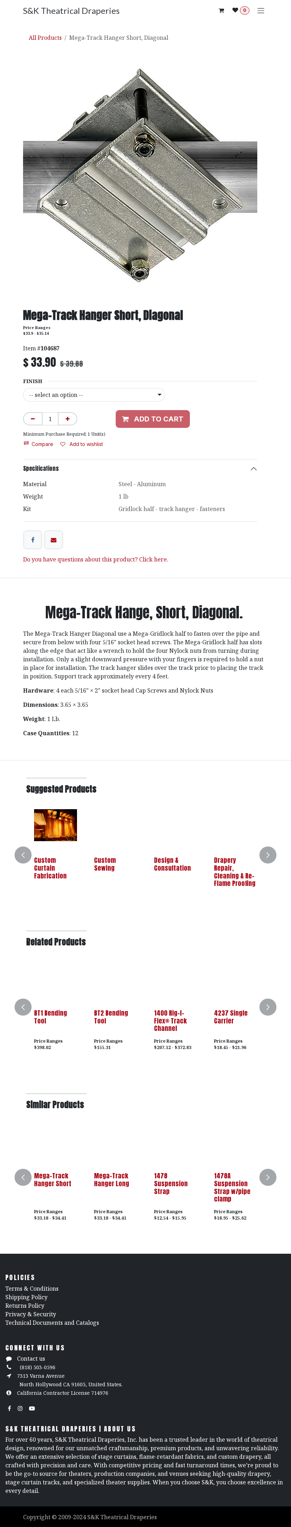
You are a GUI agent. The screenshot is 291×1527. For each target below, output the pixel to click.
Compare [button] (42, 444)
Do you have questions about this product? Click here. (95, 559)
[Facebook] (32, 539)
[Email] (53, 539)
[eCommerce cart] (221, 10)
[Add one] (67, 418)
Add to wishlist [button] (85, 444)
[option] (145, 855)
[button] (27, 855)
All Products (45, 38)
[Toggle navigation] (261, 10)
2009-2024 (72, 1517)
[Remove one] (33, 418)
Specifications (41, 468)
